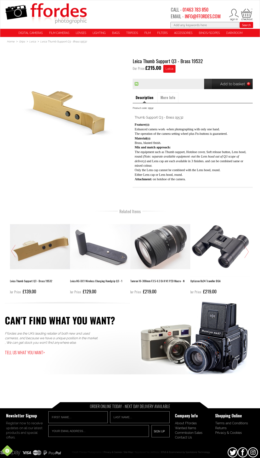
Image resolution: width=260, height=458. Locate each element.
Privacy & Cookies (228, 433)
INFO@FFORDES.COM (203, 16)
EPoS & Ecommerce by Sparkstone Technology (185, 452)
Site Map (128, 452)
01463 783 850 (195, 9)
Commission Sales (189, 433)
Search (246, 25)
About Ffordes (186, 423)
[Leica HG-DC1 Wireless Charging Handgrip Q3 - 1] (100, 255)
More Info (167, 97)
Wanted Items (185, 428)
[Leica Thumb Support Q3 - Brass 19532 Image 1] (67, 110)
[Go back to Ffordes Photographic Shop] (46, 14)
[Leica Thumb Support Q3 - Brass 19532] (40, 255)
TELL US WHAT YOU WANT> (25, 352)
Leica (169, 69)
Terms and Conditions (231, 423)
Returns (221, 428)
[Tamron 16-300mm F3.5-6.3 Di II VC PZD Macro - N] (160, 255)
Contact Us (183, 437)
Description (144, 97)
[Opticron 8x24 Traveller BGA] (220, 255)
